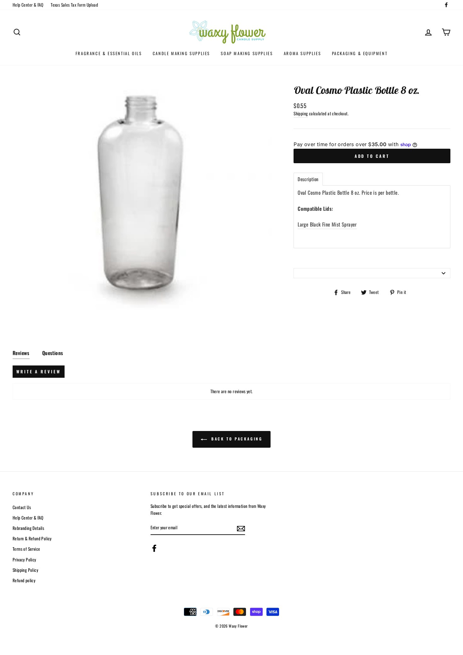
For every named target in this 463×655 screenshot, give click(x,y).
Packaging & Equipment (360, 53)
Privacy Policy (24, 559)
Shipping (301, 113)
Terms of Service (26, 549)
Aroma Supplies (302, 53)
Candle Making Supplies (181, 53)
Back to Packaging (236, 438)
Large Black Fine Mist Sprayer (327, 224)
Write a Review (38, 371)
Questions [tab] (52, 353)
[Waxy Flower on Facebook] (154, 548)
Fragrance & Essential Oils (109, 53)
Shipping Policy (25, 570)
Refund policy (24, 580)
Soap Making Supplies (247, 53)
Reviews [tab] (21, 353)
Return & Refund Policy (32, 538)
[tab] (308, 179)
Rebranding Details (28, 528)
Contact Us (22, 507)
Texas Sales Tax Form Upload (74, 5)
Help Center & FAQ (28, 5)
